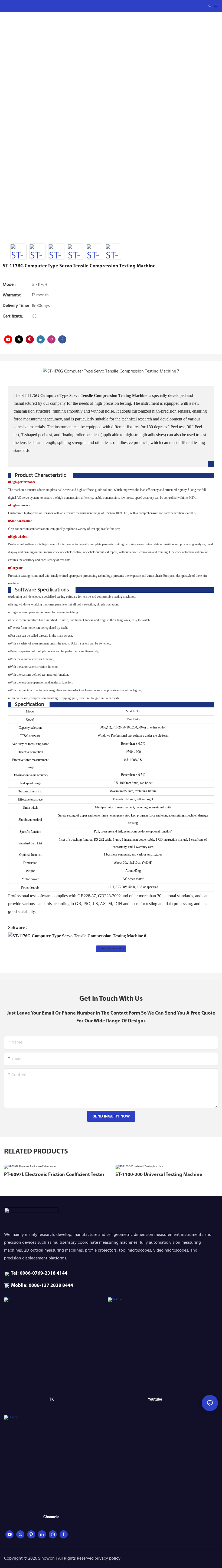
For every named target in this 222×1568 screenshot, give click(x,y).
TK (51, 1399)
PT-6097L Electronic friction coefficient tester (54, 1174)
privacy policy (107, 1558)
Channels (51, 1517)
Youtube (155, 1399)
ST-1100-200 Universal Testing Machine (158, 1174)
